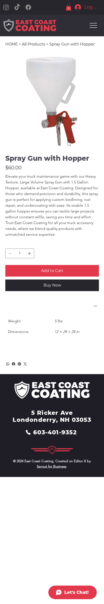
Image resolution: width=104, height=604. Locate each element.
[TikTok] (17, 7)
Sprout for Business (51, 466)
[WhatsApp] (7, 364)
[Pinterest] (19, 364)
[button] (68, 7)
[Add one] (29, 253)
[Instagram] (6, 7)
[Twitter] (25, 364)
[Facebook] (28, 7)
